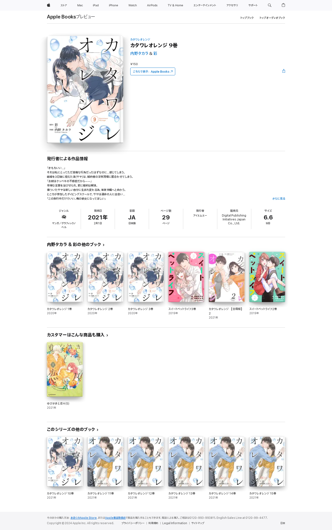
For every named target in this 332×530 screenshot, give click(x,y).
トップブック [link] (247, 18)
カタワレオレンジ (140, 39)
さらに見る (278, 198)
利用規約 (153, 523)
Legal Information (174, 523)
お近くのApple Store (83, 518)
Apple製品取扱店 (115, 518)
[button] (269, 5)
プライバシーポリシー (133, 523)
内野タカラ (139, 53)
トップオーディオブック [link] (272, 18)
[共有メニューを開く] (284, 71)
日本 (282, 523)
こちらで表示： (151, 71)
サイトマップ (197, 523)
